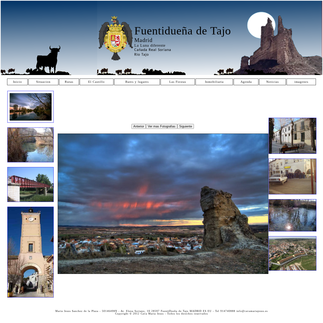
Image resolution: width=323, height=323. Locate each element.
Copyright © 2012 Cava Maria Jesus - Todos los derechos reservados (161, 313)
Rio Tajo (141, 55)
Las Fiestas (177, 82)
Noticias (272, 82)
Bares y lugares (137, 82)
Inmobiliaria (214, 82)
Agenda (246, 82)
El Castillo (96, 82)
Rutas (69, 82)
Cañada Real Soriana (152, 50)
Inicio (17, 82)
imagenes (301, 82)
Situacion (43, 82)
